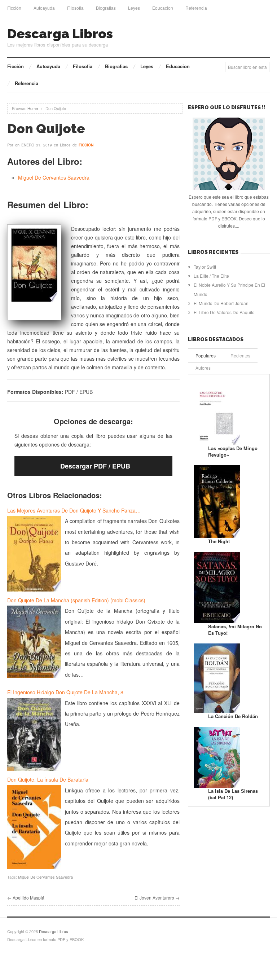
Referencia (196, 8)
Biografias (106, 8)
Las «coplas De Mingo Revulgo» (233, 451)
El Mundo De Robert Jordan (221, 303)
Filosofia (75, 8)
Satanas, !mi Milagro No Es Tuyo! (235, 629)
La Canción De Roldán (233, 716)
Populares (205, 355)
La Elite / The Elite (211, 276)
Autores (203, 368)
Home (32, 108)
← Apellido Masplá (25, 897)
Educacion (162, 8)
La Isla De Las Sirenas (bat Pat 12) (233, 794)
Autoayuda (44, 8)
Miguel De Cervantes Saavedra (53, 177)
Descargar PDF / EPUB (95, 466)
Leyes (134, 8)
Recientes (240, 355)
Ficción (14, 8)
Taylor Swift (205, 267)
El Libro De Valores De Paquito (224, 312)
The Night (219, 541)
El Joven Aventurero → (157, 897)
